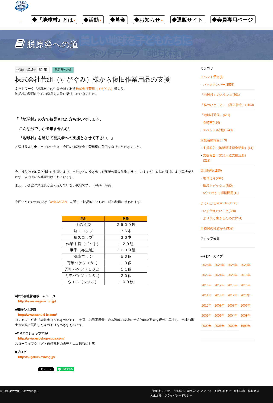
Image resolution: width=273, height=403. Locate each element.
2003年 (246, 315)
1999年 (246, 326)
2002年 (207, 326)
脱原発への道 (63, 69)
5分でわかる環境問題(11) (221, 193)
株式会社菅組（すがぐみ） (95, 88)
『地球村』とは (160, 391)
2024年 (233, 265)
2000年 (233, 326)
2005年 (220, 315)
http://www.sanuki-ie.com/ (37, 314)
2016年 (233, 285)
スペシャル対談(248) (218, 130)
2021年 (220, 275)
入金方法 (155, 395)
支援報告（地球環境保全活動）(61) (228, 148)
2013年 (220, 295)
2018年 (207, 285)
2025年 (220, 265)
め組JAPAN (58, 202)
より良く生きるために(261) (222, 218)
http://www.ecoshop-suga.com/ (41, 338)
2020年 (233, 275)
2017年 (220, 285)
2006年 (207, 315)
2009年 (220, 305)
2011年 (245, 295)
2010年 (207, 305)
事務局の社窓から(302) (216, 228)
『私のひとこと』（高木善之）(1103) (227, 105)
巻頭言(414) (211, 122)
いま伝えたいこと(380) (219, 211)
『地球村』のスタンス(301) (220, 94)
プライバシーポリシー (178, 395)
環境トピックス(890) (218, 185)
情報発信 (253, 391)
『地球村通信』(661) (215, 115)
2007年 (246, 305)
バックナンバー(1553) (218, 84)
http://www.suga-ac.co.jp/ (37, 301)
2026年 (207, 265)
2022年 (207, 275)
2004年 (233, 315)
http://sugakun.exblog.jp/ (36, 357)
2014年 (207, 295)
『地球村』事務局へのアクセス (192, 391)
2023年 (246, 265)
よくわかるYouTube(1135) (218, 203)
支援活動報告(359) (213, 140)
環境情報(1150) (211, 170)
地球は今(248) (213, 178)
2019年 (246, 275)
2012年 (233, 295)
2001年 (220, 326)
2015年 (246, 285)
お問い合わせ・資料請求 (230, 391)
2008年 (233, 305)
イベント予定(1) (212, 77)
